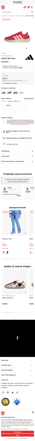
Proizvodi (11, 16)
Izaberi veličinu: (6, 98)
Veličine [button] (10, 101)
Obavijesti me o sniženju (10, 83)
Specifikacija (5, 151)
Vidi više (19, 195)
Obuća (17, 16)
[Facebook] (3, 392)
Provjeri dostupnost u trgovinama (12, 161)
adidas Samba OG (7, 298)
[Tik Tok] (17, 392)
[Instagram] (8, 392)
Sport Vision (4, 16)
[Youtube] (12, 392)
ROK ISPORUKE (17, 1)
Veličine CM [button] (17, 101)
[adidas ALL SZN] (15, 222)
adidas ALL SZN (7, 239)
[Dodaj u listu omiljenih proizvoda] (25, 233)
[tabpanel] (17, 34)
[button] (17, 12)
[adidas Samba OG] (15, 281)
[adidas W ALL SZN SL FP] (7, 252)
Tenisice (22, 16)
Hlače (3, 237)
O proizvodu (5, 156)
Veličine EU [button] (4, 101)
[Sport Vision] (3, 7)
